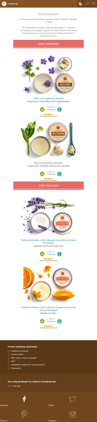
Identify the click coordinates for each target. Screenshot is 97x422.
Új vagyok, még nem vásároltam (48, 222)
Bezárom (48, 227)
